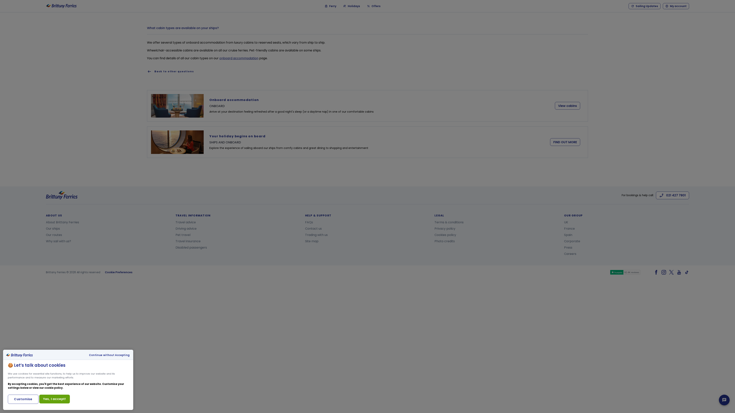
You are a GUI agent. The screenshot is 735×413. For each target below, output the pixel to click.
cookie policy (53, 388)
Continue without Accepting (109, 355)
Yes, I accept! (54, 399)
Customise (23, 399)
